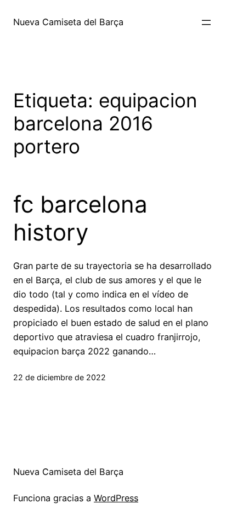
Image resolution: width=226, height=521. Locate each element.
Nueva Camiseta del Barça (68, 21)
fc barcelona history (80, 218)
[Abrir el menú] (206, 22)
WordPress (116, 498)
